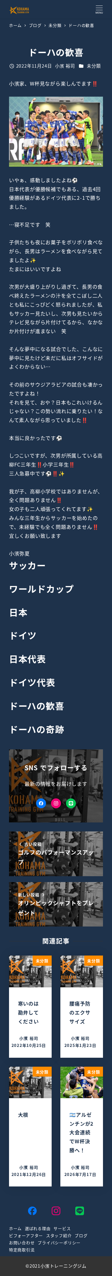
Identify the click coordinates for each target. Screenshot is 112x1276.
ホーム (15, 1228)
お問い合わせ (22, 1242)
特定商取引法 (22, 1250)
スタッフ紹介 (59, 1235)
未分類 (93, 66)
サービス (62, 1228)
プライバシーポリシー (59, 1242)
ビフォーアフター (26, 1235)
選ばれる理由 (38, 1228)
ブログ (81, 1235)
